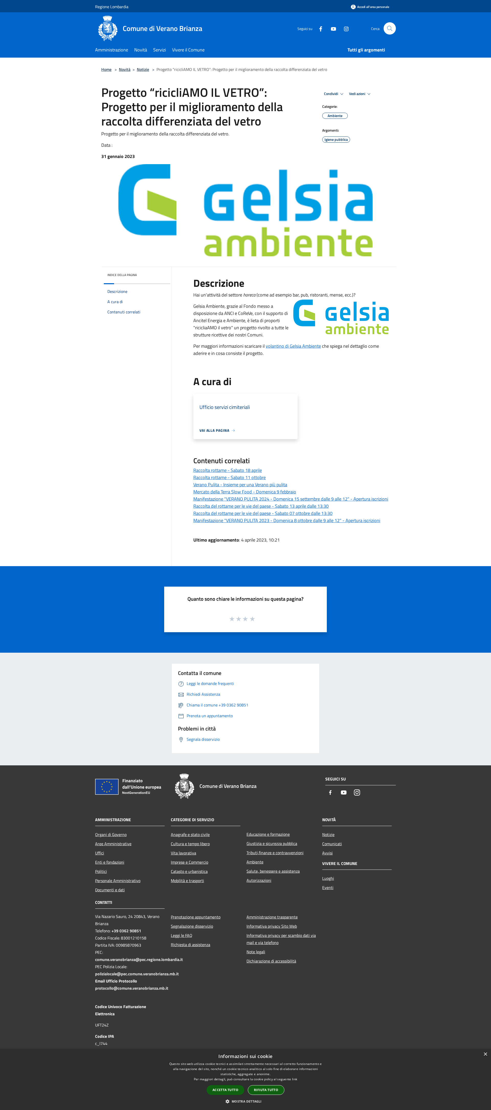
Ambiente (255, 862)
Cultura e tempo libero (190, 844)
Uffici (99, 853)
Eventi (327, 887)
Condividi (331, 94)
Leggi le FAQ (181, 935)
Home (106, 69)
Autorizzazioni (259, 880)
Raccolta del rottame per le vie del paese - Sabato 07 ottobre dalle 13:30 (262, 513)
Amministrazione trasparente (272, 917)
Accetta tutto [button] (225, 1090)
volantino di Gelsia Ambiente (293, 346)
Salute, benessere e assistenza (273, 871)
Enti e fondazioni (109, 862)
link (294, 1079)
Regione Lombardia (111, 7)
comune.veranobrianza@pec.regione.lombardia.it (139, 959)
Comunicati (332, 844)
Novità (124, 69)
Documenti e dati (110, 890)
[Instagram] (344, 28)
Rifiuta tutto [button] (266, 1090)
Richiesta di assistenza (190, 945)
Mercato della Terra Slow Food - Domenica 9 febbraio (244, 491)
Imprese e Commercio (189, 862)
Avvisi (327, 853)
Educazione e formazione (268, 834)
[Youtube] (331, 28)
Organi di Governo (111, 834)
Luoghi (328, 878)
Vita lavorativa (183, 853)
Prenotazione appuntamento (195, 917)
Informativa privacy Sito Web (272, 926)
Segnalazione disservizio (192, 926)
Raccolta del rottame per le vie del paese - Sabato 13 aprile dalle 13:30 (261, 506)
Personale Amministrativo (117, 881)
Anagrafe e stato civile (190, 834)
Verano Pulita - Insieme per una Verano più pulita (240, 484)
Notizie (143, 69)
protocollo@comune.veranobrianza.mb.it (131, 988)
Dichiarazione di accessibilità (271, 961)
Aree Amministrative (113, 844)
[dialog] (245, 1079)
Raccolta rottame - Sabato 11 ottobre (229, 477)
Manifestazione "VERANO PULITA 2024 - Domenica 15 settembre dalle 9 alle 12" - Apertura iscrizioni (290, 498)
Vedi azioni (357, 94)
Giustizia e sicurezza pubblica (272, 843)
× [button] (485, 1054)
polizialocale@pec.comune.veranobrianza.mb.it (137, 974)
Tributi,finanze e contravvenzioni (275, 853)
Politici (101, 871)
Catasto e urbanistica (189, 871)
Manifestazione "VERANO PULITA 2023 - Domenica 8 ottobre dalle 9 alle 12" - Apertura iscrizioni (286, 520)
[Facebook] (319, 28)
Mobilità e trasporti (187, 881)
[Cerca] (390, 28)
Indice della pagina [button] (122, 274)
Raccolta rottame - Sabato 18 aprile (227, 470)
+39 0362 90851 (126, 931)
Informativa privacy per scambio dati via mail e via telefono (281, 939)
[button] (245, 1101)
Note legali (256, 952)
